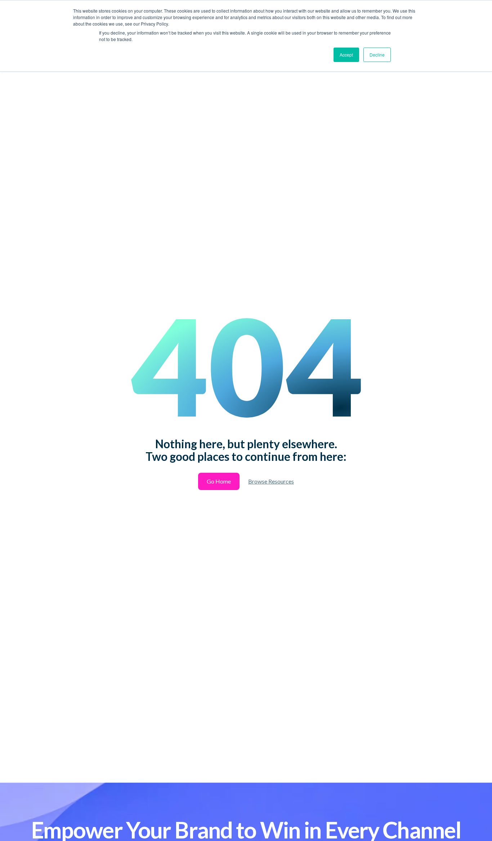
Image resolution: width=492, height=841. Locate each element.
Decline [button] (377, 55)
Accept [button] (346, 55)
